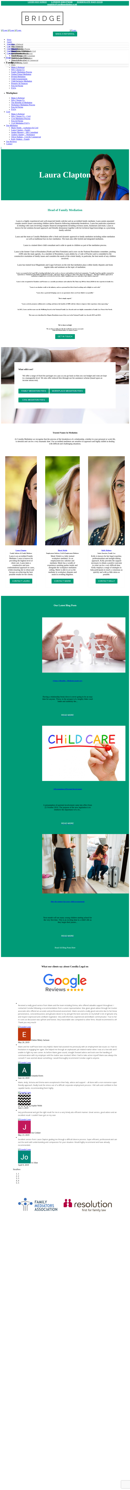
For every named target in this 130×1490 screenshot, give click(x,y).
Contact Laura (21, 581)
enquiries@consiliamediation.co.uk (62, 4)
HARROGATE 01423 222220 (90, 2)
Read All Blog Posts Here (65, 948)
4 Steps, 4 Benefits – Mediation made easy (67, 681)
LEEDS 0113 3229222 (37, 2)
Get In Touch (65, 336)
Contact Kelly (106, 581)
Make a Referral (65, 34)
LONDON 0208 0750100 (61, 2)
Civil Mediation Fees (33, 400)
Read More (67, 715)
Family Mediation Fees (33, 391)
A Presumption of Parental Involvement (67, 789)
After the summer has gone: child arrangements (68, 902)
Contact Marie (62, 581)
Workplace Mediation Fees (67, 391)
